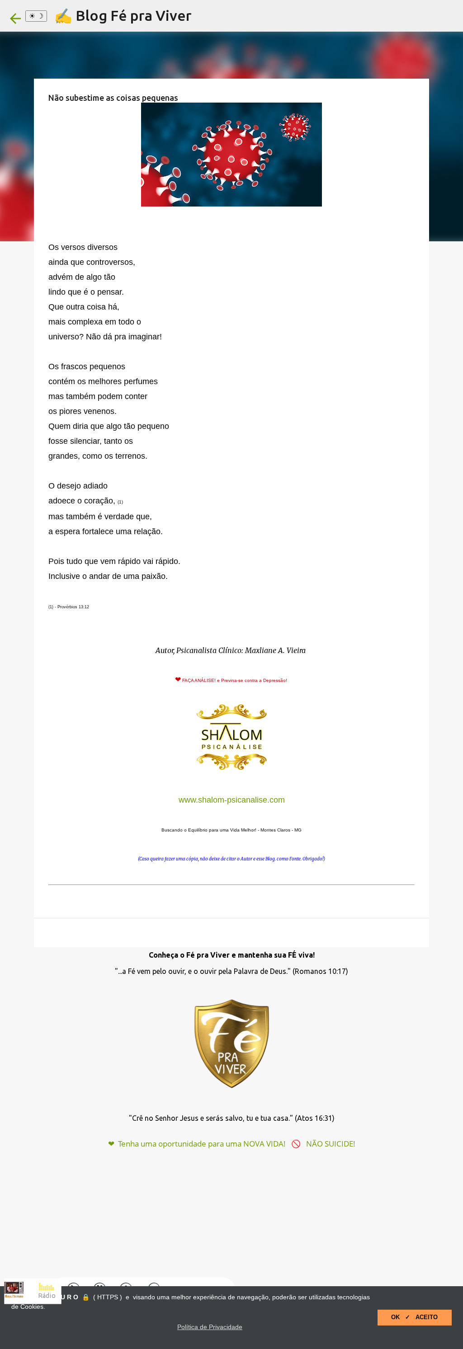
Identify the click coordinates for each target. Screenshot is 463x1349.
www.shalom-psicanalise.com (232, 799)
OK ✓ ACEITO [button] (414, 1317)
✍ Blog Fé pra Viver (123, 15)
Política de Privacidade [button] (209, 1326)
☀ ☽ (36, 16)
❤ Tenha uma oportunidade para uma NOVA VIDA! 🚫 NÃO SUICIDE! (231, 1143)
